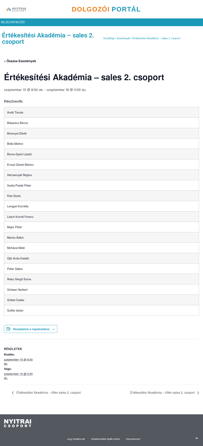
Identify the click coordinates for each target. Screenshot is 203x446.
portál (106, 9)
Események (123, 38)
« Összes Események (20, 61)
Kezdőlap (109, 38)
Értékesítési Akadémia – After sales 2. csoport (48, 392)
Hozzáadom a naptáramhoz (31, 329)
